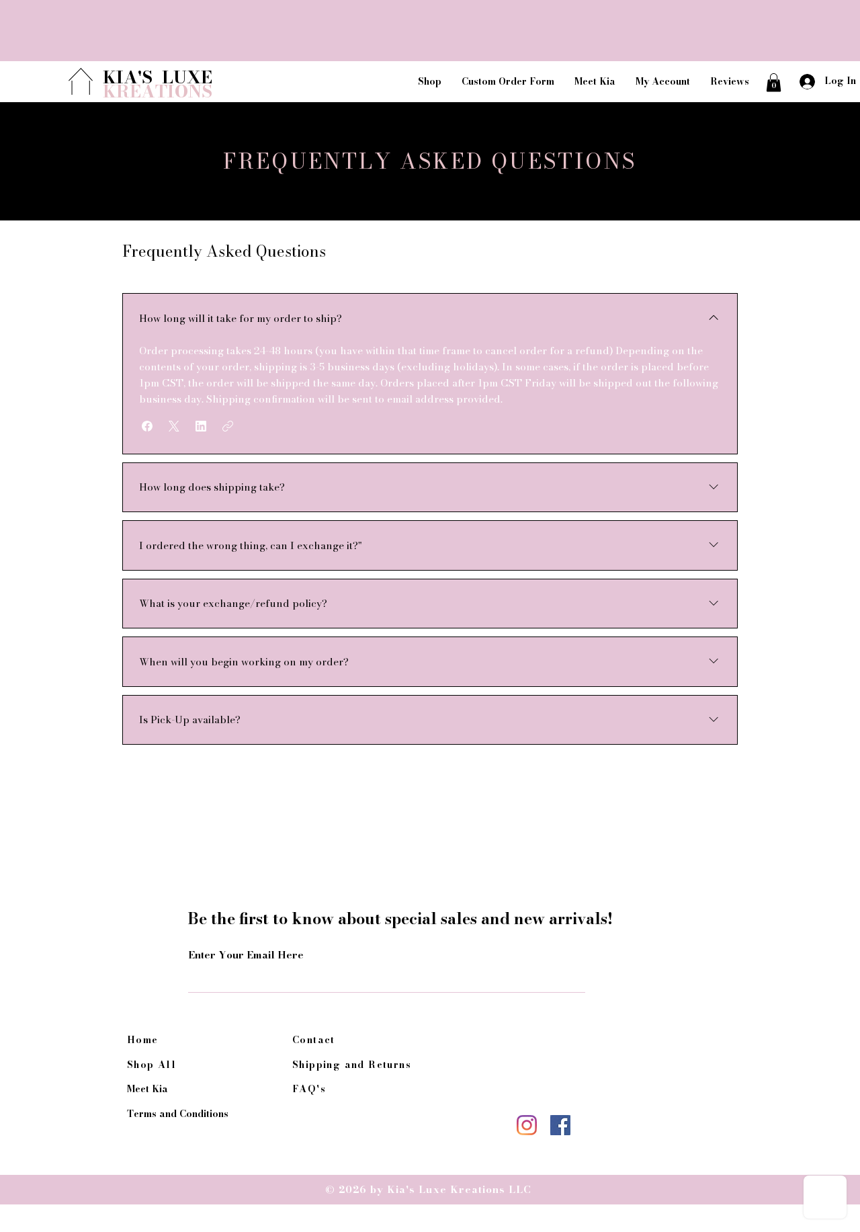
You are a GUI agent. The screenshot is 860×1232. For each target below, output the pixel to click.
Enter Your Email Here (246, 955)
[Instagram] (527, 1125)
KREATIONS (157, 91)
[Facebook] (560, 1125)
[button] (773, 82)
